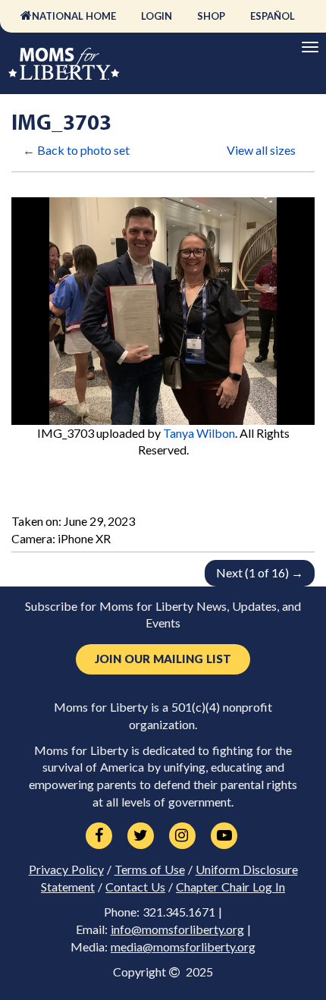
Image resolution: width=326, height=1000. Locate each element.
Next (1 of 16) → (259, 572)
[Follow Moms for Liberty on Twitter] (140, 836)
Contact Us (135, 887)
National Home (74, 16)
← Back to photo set (76, 150)
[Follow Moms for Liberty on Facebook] (99, 836)
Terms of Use (149, 869)
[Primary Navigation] (310, 47)
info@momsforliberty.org (177, 929)
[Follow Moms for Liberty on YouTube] (224, 836)
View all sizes (261, 150)
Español (272, 16)
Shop (211, 16)
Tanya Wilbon (199, 433)
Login (156, 16)
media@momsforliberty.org (183, 947)
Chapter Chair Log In (230, 887)
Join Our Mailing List (163, 659)
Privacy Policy (66, 869)
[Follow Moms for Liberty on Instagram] (182, 836)
